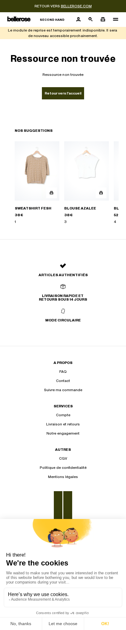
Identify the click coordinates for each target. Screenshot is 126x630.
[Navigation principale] (114, 19)
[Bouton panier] (103, 19)
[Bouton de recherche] (90, 19)
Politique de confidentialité (63, 467)
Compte (63, 415)
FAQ (63, 371)
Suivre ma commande (63, 390)
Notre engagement (63, 433)
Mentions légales (63, 477)
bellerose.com (76, 6)
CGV (63, 458)
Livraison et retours (63, 424)
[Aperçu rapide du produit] (51, 192)
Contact (63, 381)
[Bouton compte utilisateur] (78, 19)
